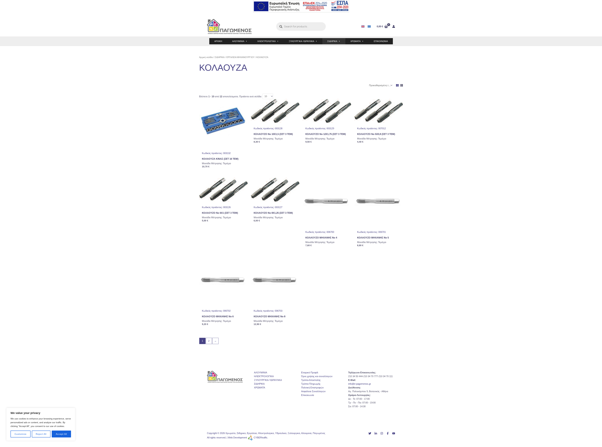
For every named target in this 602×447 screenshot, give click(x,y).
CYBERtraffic (260, 437)
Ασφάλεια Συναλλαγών (313, 391)
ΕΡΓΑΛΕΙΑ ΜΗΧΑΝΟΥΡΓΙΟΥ (240, 57)
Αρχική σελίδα (206, 57)
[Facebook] (387, 433)
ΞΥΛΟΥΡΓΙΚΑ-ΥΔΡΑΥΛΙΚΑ (301, 41)
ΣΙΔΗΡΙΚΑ (332, 41)
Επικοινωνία (307, 395)
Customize (20, 434)
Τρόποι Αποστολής (311, 380)
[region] (40, 424)
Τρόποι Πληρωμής (310, 383)
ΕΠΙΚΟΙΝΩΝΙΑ (381, 41)
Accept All (61, 434)
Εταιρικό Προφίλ (309, 372)
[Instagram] (381, 433)
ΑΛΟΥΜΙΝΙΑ (238, 41)
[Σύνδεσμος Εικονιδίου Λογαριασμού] (393, 26)
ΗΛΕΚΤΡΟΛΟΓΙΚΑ (266, 41)
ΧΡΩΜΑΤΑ (355, 41)
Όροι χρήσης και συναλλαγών (317, 376)
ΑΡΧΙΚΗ (218, 41)
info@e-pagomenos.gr (359, 383)
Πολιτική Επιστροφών (312, 387)
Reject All (41, 434)
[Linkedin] (375, 433)
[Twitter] (369, 433)
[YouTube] (393, 433)
